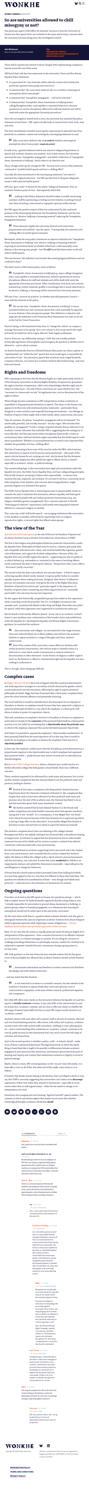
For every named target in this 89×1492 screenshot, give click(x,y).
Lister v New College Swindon (25, 764)
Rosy (40, 1411)
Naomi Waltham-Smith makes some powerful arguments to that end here (40, 924)
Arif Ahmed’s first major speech (20, 534)
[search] (80, 3)
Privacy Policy (18, 1476)
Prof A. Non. (42, 1207)
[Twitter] (76, 3)
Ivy (43, 1228)
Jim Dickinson (11, 49)
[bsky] (42, 1445)
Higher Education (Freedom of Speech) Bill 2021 (62, 55)
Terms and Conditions (21, 1472)
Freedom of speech (56, 52)
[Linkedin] (47, 1445)
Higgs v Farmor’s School (18, 682)
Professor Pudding (50, 1286)
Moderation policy (20, 1468)
